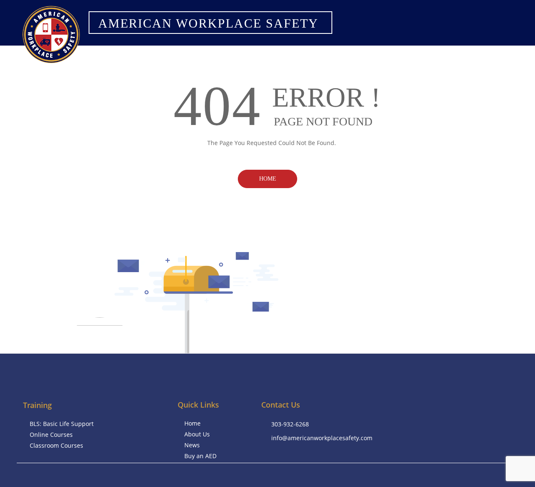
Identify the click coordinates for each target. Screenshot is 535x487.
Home (267, 179)
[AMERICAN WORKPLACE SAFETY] (207, 34)
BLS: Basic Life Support (62, 424)
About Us (197, 434)
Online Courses (51, 435)
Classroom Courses (56, 445)
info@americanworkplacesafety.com (321, 438)
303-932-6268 (290, 424)
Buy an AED (200, 456)
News (192, 445)
